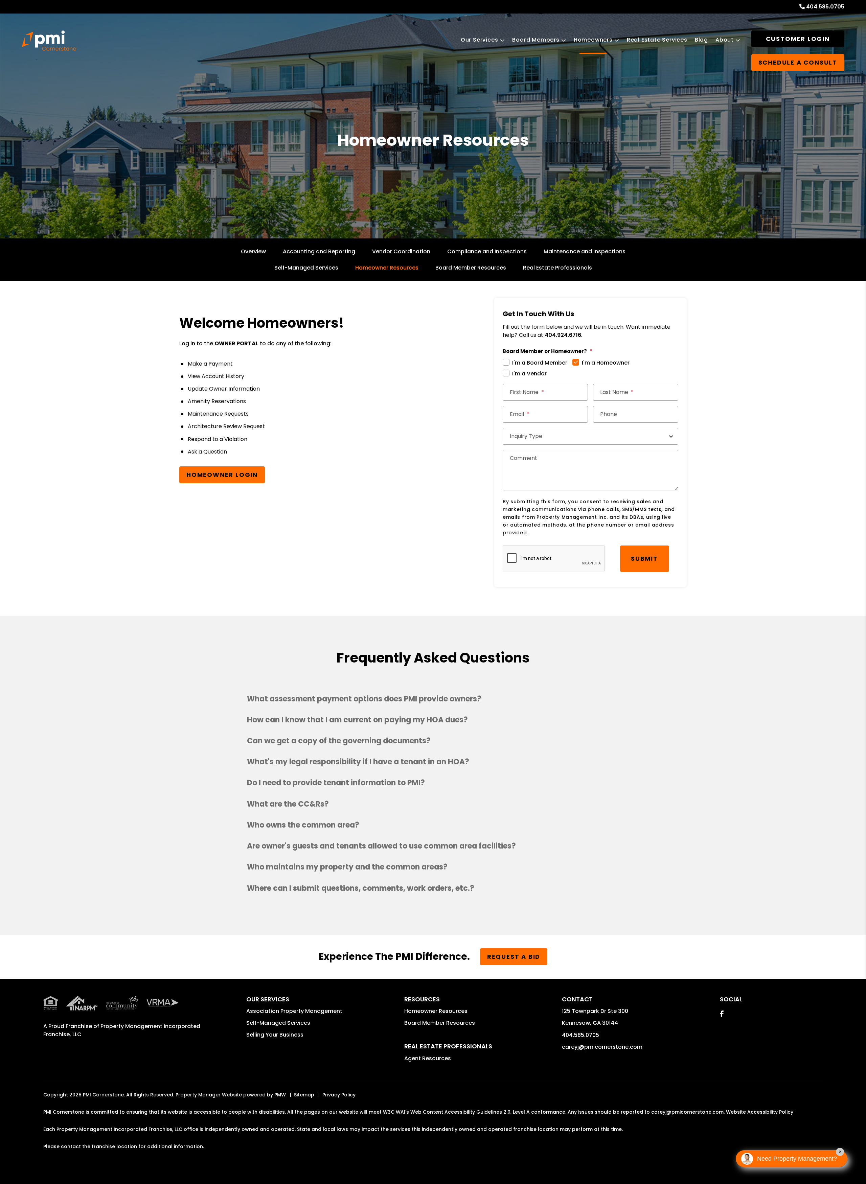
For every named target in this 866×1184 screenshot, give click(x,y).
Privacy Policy (339, 1094)
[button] (433, 699)
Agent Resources (427, 1058)
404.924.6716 (563, 335)
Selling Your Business (274, 1035)
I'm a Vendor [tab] (529, 373)
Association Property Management (294, 1011)
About (724, 40)
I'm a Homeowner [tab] (606, 363)
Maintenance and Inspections (584, 251)
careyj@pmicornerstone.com (602, 1047)
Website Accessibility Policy (759, 1112)
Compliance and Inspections (487, 251)
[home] (49, 40)
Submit (644, 558)
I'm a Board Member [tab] (539, 363)
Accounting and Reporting (319, 251)
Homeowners (593, 40)
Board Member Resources (470, 268)
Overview (253, 251)
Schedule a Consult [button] (797, 62)
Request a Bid (513, 956)
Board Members (535, 40)
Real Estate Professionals (557, 268)
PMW (280, 1094)
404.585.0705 (825, 6)
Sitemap (304, 1094)
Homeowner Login (222, 474)
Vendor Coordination (401, 251)
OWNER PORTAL (236, 343)
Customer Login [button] (798, 38)
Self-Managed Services (306, 268)
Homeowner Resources (386, 268)
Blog (701, 40)
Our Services (479, 40)
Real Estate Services (657, 40)
